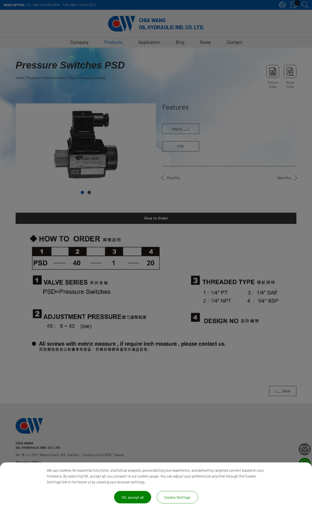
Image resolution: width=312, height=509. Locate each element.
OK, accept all (133, 497)
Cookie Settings (177, 497)
